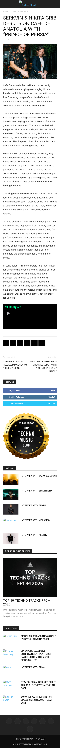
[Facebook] (6, 343)
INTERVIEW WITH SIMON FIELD (36, 491)
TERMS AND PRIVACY (24, 739)
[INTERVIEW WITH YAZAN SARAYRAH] (10, 479)
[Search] (55, 4)
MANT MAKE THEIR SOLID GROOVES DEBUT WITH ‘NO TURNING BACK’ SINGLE (43, 366)
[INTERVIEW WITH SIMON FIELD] (10, 494)
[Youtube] (30, 729)
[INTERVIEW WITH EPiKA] (10, 671)
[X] (13, 343)
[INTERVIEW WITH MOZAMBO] (10, 524)
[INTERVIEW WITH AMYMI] (10, 509)
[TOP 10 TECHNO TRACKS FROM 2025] (30, 577)
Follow (51, 397)
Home (5, 11)
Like (53, 390)
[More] (49, 343)
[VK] (20, 343)
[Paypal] (34, 721)
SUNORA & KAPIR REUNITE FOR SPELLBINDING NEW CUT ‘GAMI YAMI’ (36, 700)
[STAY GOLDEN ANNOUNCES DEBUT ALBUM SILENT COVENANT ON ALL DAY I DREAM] (10, 686)
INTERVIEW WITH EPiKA (33, 667)
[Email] (41, 343)
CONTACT (40, 739)
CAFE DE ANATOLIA (20, 11)
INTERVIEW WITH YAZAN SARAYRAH (39, 476)
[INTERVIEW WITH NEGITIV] (10, 538)
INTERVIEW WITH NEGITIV (34, 535)
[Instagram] (17, 721)
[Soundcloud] (42, 721)
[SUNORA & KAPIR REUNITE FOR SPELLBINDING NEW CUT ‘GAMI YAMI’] (10, 700)
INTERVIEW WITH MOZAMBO (35, 520)
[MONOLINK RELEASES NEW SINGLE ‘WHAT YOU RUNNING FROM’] (10, 640)
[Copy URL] (34, 343)
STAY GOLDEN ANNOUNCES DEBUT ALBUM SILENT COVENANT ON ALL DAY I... (38, 685)
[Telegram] (27, 343)
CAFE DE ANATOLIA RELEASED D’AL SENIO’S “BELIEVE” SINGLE (15, 364)
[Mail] (26, 721)
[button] (5, 4)
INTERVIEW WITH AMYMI (33, 505)
